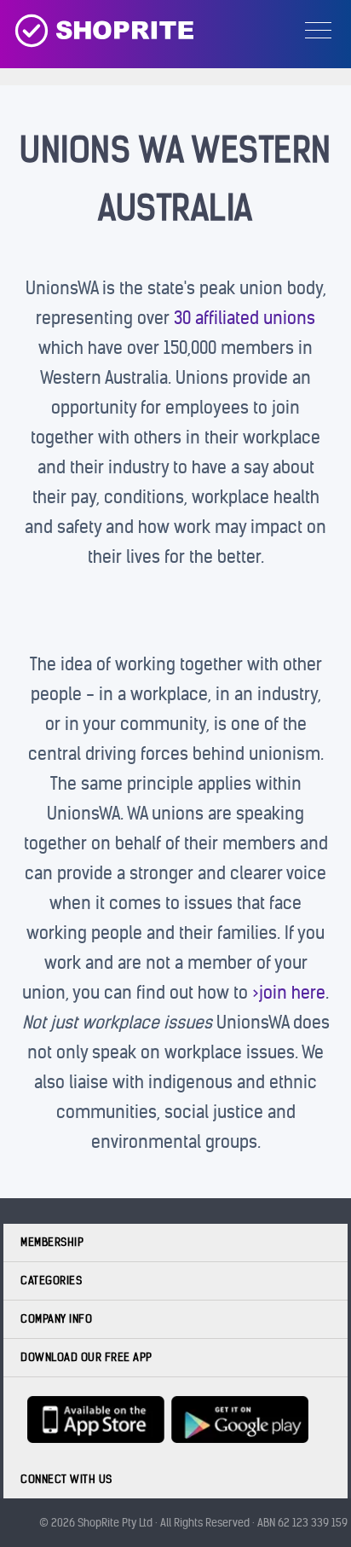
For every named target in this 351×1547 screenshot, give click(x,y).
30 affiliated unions (244, 317)
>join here (288, 992)
